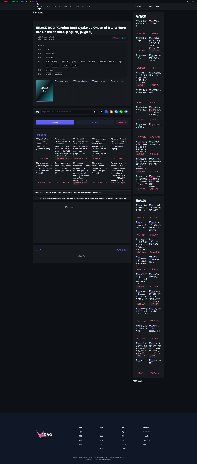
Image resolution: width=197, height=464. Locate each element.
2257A (123, 449)
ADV (101, 440)
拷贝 (95, 112)
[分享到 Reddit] (111, 111)
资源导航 (21, 1)
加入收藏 (120, 122)
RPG (101, 432)
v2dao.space (147, 440)
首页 (48, 7)
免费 (77, 7)
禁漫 (65, 7)
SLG (101, 436)
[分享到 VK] (126, 111)
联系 (88, 7)
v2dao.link (146, 436)
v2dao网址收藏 (13, 1)
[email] (188, 1)
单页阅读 (95, 122)
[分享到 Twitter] (101, 111)
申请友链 (28, 1)
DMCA (123, 444)
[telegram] (193, 1)
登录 (158, 7)
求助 (83, 7)
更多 (144, 444)
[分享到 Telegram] (116, 111)
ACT (101, 449)
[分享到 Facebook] (106, 111)
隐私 (122, 436)
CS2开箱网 (5, 1)
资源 (60, 7)
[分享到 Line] (121, 111)
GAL (101, 444)
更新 (122, 440)
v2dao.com (146, 432)
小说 (71, 7)
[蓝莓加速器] (82, 16)
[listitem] (44, 149)
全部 (54, 7)
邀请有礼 (34, 1)
